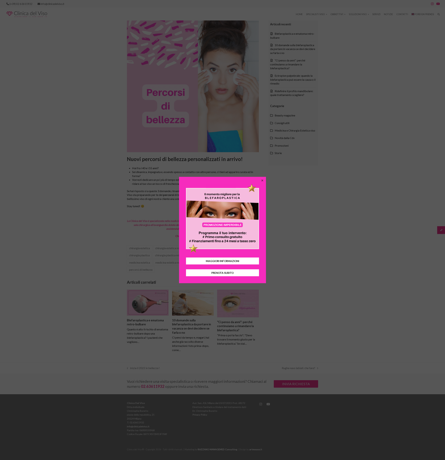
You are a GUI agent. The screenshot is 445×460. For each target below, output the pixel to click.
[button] (262, 180)
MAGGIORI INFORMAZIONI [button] (222, 261)
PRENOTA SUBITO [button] (222, 272)
